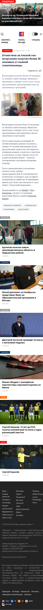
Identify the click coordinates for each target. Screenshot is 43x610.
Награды (15, 591)
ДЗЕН (31, 601)
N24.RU (25, 190)
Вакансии (25, 591)
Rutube (9, 604)
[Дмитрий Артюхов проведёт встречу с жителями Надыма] (21, 325)
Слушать (36, 40)
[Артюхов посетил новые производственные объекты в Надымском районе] (21, 232)
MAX (7, 601)
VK (32, 190)
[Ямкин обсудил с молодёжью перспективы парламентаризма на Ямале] (21, 367)
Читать (21, 40)
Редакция (6, 591)
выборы (27, 594)
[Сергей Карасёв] (21, 457)
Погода (21, 42)
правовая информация (12, 594)
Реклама (35, 591)
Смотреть (5, 40)
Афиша (4, 42)
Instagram (6, 193)
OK (22, 601)
